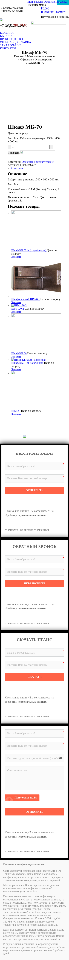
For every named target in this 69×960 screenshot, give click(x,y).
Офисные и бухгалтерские (38, 161)
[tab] (36, 168)
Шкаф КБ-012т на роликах (27, 362)
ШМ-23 (16, 410)
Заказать (13, 152)
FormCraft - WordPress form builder (27, 530)
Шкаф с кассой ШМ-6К (25, 299)
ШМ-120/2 (18, 308)
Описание (17, 168)
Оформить (59, 11)
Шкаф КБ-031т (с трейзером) (29, 250)
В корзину (47, 11)
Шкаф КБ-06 (19, 353)
